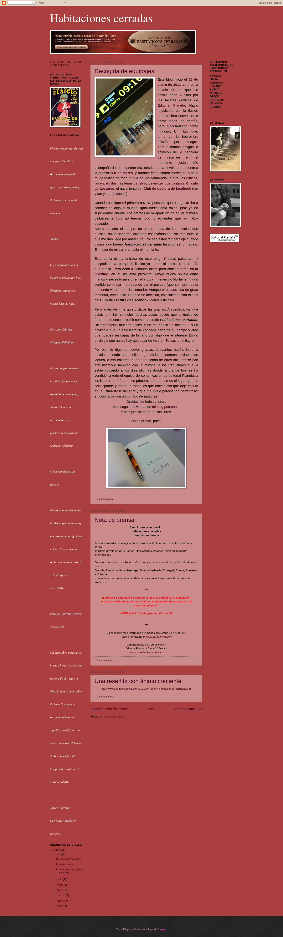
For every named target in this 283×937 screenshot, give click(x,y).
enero (60, 905)
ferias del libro (135, 183)
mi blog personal (165, 407)
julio (59, 854)
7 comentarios (105, 499)
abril (59, 890)
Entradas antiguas (188, 709)
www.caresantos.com (159, 636)
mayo (60, 884)
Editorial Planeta (171, 105)
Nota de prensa (114, 520)
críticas (191, 178)
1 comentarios (105, 696)
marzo (61, 895)
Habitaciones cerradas (101, 17)
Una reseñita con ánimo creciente (138, 681)
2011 (57, 850)
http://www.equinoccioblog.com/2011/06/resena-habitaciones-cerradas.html (146, 688)
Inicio (151, 709)
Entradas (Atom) (116, 716)
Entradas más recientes (108, 709)
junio (60, 879)
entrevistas (108, 183)
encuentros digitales (168, 183)
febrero (61, 900)
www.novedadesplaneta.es (146, 652)
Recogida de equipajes (124, 71)
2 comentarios (105, 660)
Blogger (162, 929)
